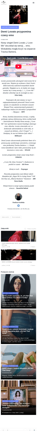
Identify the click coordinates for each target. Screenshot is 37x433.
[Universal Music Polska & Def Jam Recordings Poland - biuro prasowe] (3, 4)
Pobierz (33, 246)
